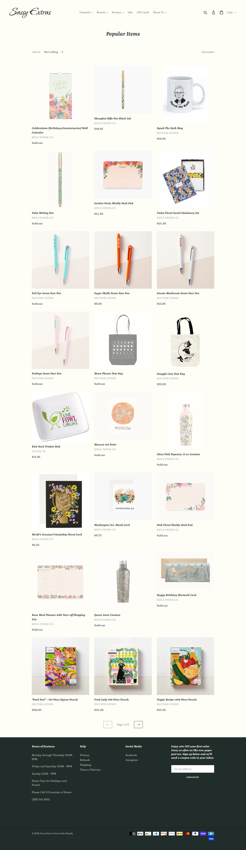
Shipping (85, 764)
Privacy (84, 755)
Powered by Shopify (63, 833)
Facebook (131, 755)
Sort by (36, 52)
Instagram (132, 760)
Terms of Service (90, 769)
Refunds (85, 760)
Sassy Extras (46, 833)
